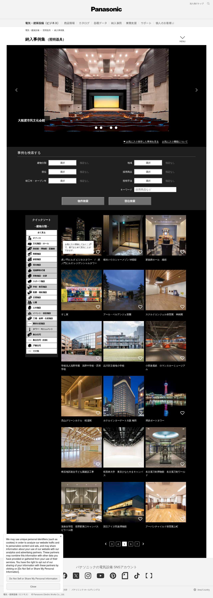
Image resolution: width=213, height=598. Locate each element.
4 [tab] (111, 128)
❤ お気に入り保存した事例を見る (141, 141)
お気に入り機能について (175, 141)
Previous (16, 90)
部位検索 (130, 201)
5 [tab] (116, 128)
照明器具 (47, 30)
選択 (62, 162)
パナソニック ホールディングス (86, 589)
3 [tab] (106, 128)
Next (196, 90)
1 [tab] (96, 128)
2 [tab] (101, 128)
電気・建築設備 (32, 30)
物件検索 (83, 201)
